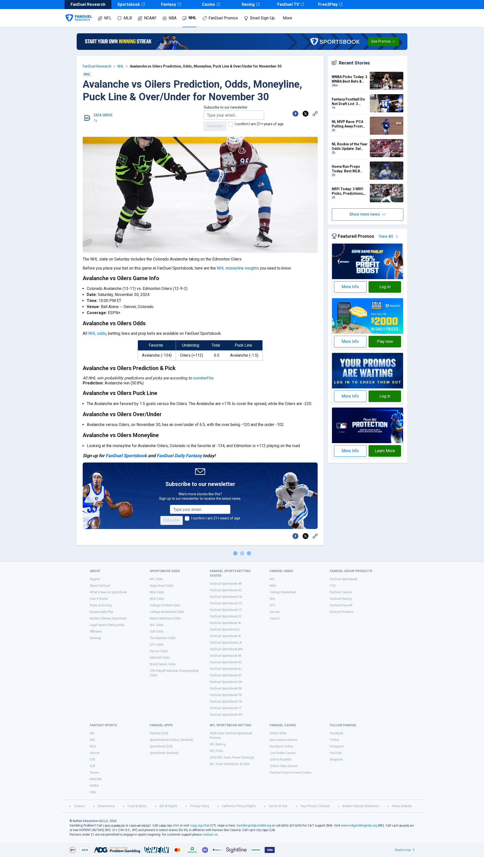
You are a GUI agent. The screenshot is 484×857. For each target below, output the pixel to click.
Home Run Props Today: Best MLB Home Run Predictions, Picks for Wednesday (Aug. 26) (349, 168)
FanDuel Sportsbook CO (226, 603)
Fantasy (168, 4)
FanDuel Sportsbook (126, 455)
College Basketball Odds (167, 612)
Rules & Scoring (101, 605)
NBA (172, 18)
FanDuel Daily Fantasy (179, 455)
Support (95, 579)
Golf (92, 766)
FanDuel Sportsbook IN (225, 636)
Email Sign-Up (262, 18)
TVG (333, 585)
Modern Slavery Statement (108, 618)
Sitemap (95, 638)
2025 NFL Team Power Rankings (232, 757)
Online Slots (278, 733)
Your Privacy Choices (315, 806)
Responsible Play (101, 612)
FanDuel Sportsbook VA (226, 701)
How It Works (99, 599)
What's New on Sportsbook (108, 592)
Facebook (336, 733)
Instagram (337, 746)
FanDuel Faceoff (341, 605)
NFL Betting (218, 744)
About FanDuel (100, 585)
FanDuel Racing (341, 599)
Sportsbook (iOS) (161, 746)
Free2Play (328, 4)
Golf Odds (157, 631)
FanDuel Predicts (341, 612)
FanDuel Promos (223, 18)
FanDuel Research (97, 66)
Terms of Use (278, 806)
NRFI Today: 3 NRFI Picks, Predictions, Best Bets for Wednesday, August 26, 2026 (348, 191)
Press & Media (402, 806)
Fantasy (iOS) (159, 733)
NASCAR (96, 779)
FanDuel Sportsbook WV (226, 714)
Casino (208, 4)
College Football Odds (165, 605)
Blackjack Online (281, 746)
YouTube (336, 753)
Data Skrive (103, 115)
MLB (128, 18)
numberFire (203, 378)
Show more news (364, 214)
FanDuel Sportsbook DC (226, 616)
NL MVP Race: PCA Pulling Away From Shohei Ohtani (347, 124)
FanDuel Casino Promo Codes (290, 772)
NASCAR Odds (160, 658)
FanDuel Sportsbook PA (225, 688)
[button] (383, 41)
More (287, 18)
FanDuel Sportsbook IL (225, 629)
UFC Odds (157, 644)
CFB (92, 759)
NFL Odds (156, 579)
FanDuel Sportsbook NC (226, 662)
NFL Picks (216, 751)
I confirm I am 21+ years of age (259, 124)
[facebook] (295, 114)
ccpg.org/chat (199, 825)
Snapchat (336, 759)
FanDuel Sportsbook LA (225, 642)
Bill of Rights (168, 806)
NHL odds (97, 333)
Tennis (94, 772)
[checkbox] (230, 124)
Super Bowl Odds (161, 585)
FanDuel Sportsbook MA (226, 649)
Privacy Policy (199, 806)
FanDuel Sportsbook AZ (226, 590)
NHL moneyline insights (238, 268)
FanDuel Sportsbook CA (226, 597)
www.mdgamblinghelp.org (359, 825)
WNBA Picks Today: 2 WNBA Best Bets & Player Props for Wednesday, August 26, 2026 (349, 79)
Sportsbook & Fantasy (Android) (171, 740)
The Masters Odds (163, 638)
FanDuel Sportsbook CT (226, 610)
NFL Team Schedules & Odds (230, 764)
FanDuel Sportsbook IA (225, 623)
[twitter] (305, 114)
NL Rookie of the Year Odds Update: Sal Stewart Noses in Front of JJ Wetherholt (350, 146)
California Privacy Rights (239, 806)
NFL (107, 18)
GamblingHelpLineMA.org (253, 825)
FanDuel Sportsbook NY (226, 675)
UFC (272, 605)
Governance (106, 806)
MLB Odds (157, 599)
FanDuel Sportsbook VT (226, 708)
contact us (210, 834)
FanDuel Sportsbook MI (225, 655)
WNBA (94, 785)
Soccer (275, 612)
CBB (93, 792)
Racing (248, 4)
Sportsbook (128, 4)
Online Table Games (284, 766)
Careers (79, 806)
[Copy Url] (315, 113)
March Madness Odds (165, 618)
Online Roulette (280, 759)
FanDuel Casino (341, 592)
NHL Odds (157, 625)
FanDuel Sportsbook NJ (226, 669)
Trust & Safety (137, 806)
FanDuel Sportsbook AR (226, 583)
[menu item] (79, 13)
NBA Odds (157, 592)
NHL (192, 17)
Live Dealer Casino (283, 753)
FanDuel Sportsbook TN (226, 695)
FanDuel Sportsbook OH (226, 682)
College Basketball (283, 592)
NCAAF (150, 18)
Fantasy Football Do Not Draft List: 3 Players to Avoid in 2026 (348, 101)
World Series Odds (163, 664)
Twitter (334, 740)
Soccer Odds (159, 651)
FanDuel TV (288, 4)
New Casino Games (283, 740)
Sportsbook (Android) (164, 753)
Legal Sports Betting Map (107, 625)
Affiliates (96, 631)
